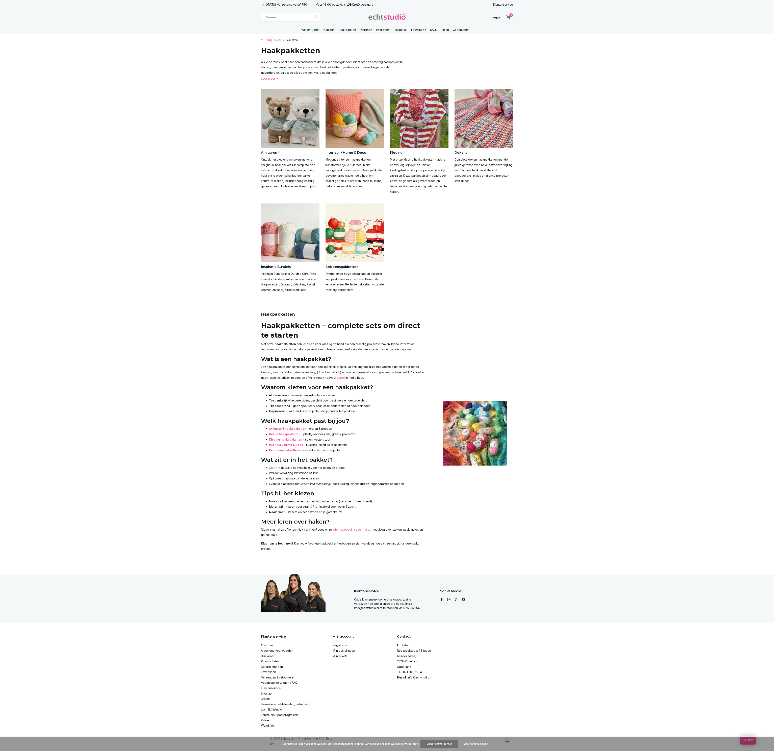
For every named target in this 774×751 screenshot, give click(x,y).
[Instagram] (448, 599)
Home (278, 39)
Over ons (267, 645)
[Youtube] (463, 599)
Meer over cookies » (476, 743)
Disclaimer (268, 656)
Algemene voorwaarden (277, 650)
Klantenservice (503, 4)
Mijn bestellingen (344, 650)
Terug (268, 39)
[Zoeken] (315, 17)
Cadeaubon (461, 29)
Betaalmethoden (272, 666)
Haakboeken (347, 29)
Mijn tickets (340, 656)
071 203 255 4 (412, 672)
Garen (273, 467)
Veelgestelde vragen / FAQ (279, 682)
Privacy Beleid (270, 661)
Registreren (340, 645)
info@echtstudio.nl (420, 677)
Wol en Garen (310, 29)
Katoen (265, 720)
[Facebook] (441, 599)
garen (341, 377)
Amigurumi (400, 29)
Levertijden (268, 672)
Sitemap (266, 693)
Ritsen (445, 29)
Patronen (366, 29)
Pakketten (383, 29)
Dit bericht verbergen (439, 743)
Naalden (329, 29)
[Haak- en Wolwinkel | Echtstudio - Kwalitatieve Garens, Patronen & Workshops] (386, 17)
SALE (433, 29)
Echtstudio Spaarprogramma (280, 715)
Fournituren (418, 29)
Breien (265, 698)
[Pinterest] (456, 599)
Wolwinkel (268, 725)
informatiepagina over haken (352, 529)
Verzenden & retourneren (278, 677)
